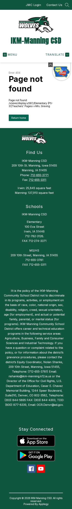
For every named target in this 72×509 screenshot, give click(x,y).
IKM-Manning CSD (34, 214)
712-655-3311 (37, 180)
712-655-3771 (39, 175)
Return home (18, 117)
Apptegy (44, 504)
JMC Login (33, 5)
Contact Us (54, 5)
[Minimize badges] (50, 64)
